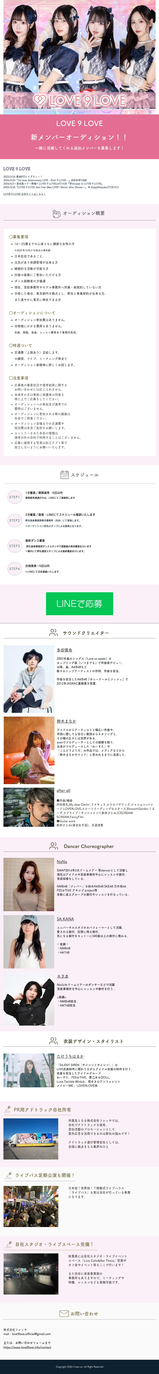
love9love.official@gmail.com (31, 1333)
